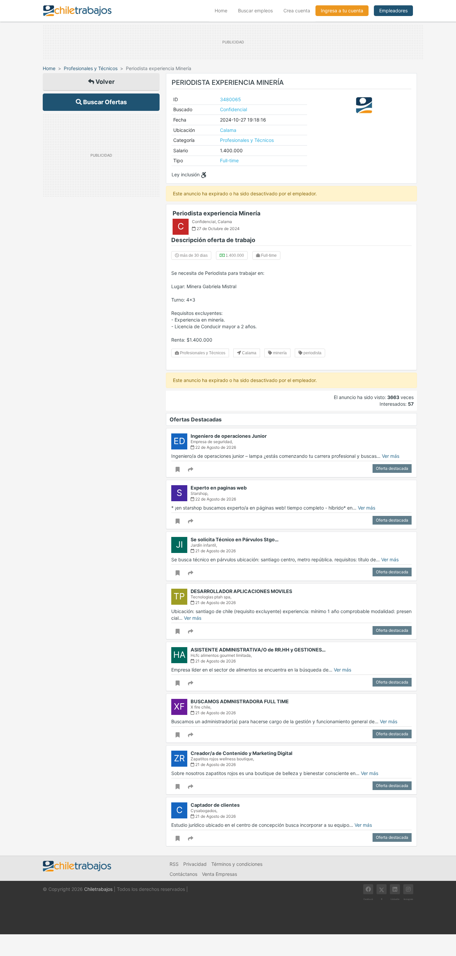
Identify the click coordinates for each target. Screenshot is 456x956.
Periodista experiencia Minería (216, 213)
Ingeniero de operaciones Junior (229, 436)
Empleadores (393, 10)
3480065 (230, 99)
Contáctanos (183, 874)
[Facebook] (368, 889)
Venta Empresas (219, 874)
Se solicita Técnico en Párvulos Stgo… (235, 539)
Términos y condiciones (236, 864)
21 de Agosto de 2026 (215, 550)
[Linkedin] (395, 889)
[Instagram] (408, 889)
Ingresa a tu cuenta (342, 10)
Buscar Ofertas (104, 102)
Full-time (229, 160)
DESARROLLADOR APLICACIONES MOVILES (241, 591)
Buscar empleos (255, 10)
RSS (174, 864)
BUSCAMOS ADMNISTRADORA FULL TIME (240, 701)
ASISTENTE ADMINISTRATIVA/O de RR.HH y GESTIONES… (258, 649)
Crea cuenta (296, 10)
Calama (228, 130)
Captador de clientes (215, 805)
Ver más (390, 456)
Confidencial (233, 109)
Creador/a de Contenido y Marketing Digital (241, 753)
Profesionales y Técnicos (91, 68)
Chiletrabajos (98, 889)
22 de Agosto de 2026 (215, 447)
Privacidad (195, 864)
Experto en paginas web (219, 488)
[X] (382, 889)
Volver (104, 81)
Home (224, 10)
